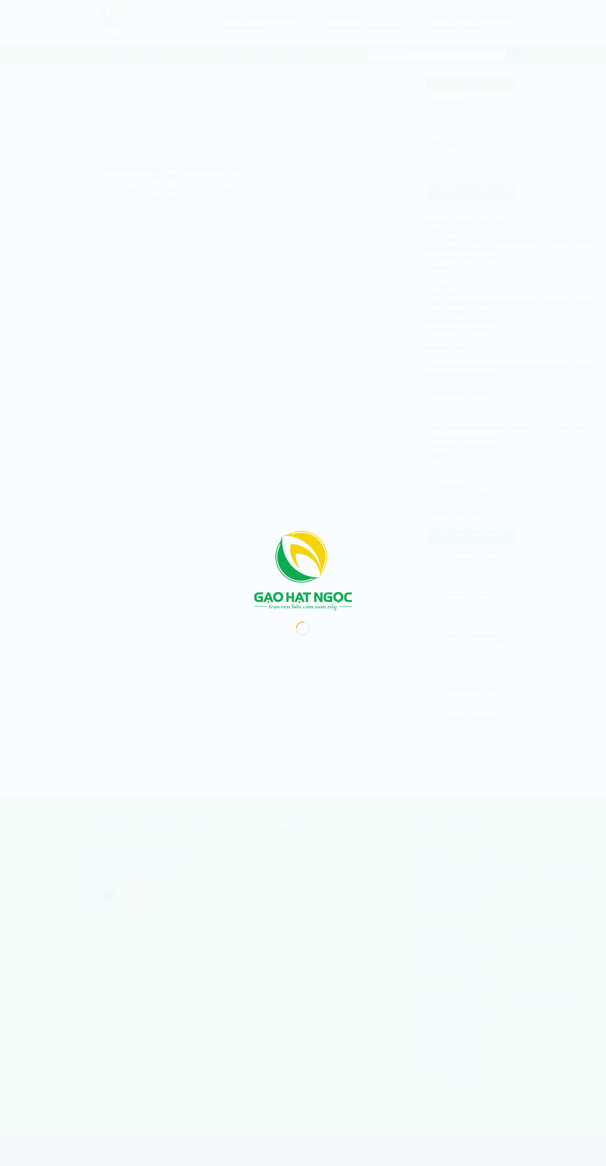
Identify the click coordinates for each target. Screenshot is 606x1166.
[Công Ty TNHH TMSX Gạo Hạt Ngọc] (303, 570)
